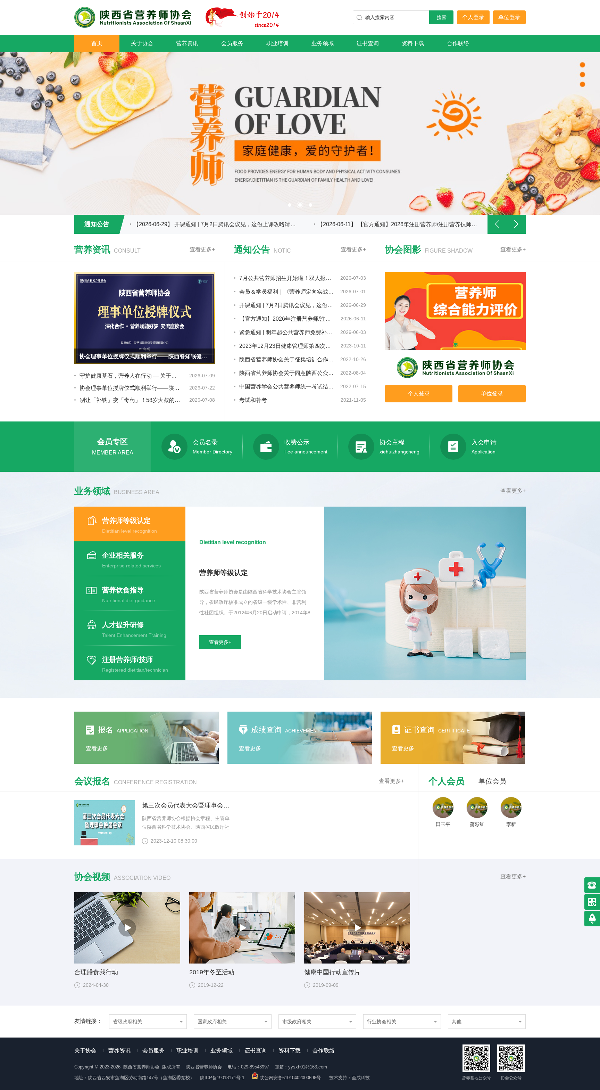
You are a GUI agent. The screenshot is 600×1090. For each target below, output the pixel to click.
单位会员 (492, 781)
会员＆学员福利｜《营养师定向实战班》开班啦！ (286, 292)
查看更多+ (202, 249)
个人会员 (446, 781)
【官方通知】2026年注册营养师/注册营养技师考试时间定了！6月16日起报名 (286, 319)
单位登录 (509, 17)
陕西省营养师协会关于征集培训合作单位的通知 (286, 359)
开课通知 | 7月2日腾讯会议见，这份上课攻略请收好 (286, 305)
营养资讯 (187, 43)
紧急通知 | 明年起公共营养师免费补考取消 (286, 332)
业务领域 (322, 43)
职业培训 (277, 43)
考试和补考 (253, 400)
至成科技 (361, 1077)
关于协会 (142, 43)
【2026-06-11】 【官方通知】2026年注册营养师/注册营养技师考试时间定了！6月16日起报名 (215, 224)
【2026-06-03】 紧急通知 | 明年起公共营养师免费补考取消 (389, 224)
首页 (96, 43)
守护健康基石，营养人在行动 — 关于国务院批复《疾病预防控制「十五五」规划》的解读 (130, 376)
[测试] (455, 311)
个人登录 (473, 17)
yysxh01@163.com (307, 1066)
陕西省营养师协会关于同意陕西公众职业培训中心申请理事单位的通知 (286, 373)
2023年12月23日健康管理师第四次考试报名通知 (286, 346)
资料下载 (413, 43)
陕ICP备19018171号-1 (222, 1077)
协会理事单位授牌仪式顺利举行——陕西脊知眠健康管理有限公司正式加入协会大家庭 (130, 388)
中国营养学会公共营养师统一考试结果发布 (286, 387)
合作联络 (458, 43)
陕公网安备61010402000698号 (290, 1077)
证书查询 (368, 43)
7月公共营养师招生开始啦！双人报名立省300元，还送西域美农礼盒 (286, 278)
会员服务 (232, 43)
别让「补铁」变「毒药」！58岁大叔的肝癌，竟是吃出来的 (130, 400)
